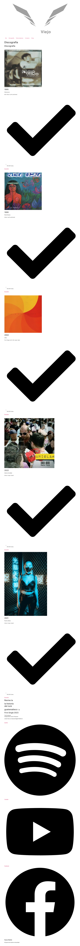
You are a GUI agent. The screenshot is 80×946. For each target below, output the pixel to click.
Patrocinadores (19, 38)
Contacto (27, 38)
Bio (6, 38)
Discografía (11, 38)
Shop (32, 38)
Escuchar (6, 168)
